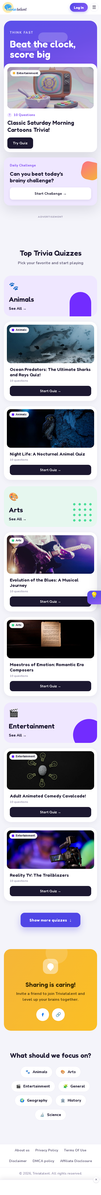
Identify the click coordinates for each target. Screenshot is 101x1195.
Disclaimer (18, 1161)
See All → (17, 308)
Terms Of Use (75, 1150)
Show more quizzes (50, 920)
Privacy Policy (46, 1150)
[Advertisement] (50, 226)
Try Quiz (20, 143)
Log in (79, 7)
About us (22, 1150)
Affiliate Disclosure (76, 1161)
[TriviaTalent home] (14, 7)
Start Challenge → (51, 193)
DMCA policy (43, 1161)
